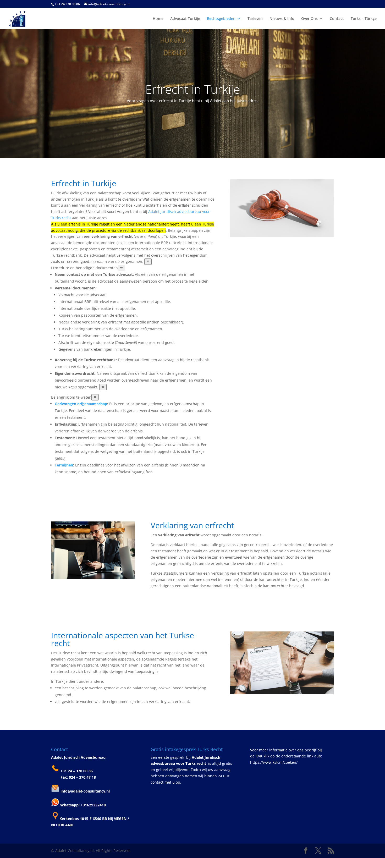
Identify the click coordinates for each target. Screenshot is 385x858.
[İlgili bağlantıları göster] (148, 261)
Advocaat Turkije (185, 19)
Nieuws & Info (282, 19)
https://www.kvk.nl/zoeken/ (274, 762)
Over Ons (309, 19)
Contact (337, 19)
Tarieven (255, 19)
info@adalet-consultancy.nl (85, 791)
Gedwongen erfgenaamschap (81, 403)
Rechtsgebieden (221, 19)
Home (158, 19)
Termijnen (64, 465)
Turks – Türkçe (364, 19)
